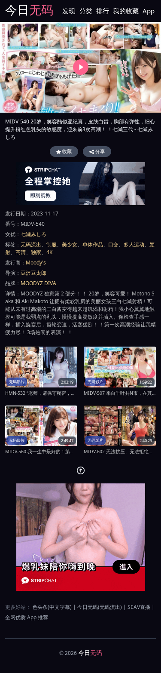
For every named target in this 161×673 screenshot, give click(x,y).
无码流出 (31, 244)
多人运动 (134, 244)
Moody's (36, 262)
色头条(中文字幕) (52, 607)
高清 (20, 252)
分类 (85, 10)
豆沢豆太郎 (33, 273)
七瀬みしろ (33, 234)
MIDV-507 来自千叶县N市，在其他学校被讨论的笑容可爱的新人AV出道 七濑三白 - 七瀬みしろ (120, 393)
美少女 (69, 244)
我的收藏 (126, 10)
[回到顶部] (81, 470)
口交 (113, 244)
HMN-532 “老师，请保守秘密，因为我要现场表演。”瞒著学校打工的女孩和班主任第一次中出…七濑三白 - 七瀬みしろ (41, 393)
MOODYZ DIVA (38, 283)
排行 (102, 10)
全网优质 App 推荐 (26, 617)
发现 (68, 10)
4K (49, 252)
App (149, 10)
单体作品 (92, 244)
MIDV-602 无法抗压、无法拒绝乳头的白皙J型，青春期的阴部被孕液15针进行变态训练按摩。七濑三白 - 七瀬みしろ (120, 452)
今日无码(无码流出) (99, 607)
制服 (51, 244)
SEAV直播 (139, 607)
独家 (36, 252)
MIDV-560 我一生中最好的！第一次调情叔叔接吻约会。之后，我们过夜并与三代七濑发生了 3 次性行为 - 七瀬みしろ (41, 452)
